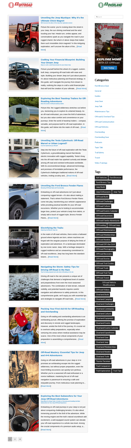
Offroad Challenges (104, 201)
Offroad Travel (102, 278)
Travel (97, 158)
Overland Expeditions (105, 332)
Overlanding (100, 132)
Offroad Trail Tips (104, 273)
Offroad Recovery (104, 254)
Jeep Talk (98, 106)
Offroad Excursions (104, 216)
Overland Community (105, 309)
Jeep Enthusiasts (103, 192)
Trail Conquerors (103, 366)
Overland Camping (104, 299)
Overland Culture (103, 313)
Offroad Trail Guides (105, 263)
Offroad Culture (103, 206)
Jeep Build (100, 187)
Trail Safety (99, 152)
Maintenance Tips (102, 111)
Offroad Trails (102, 268)
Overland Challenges (105, 304)
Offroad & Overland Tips (105, 117)
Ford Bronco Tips (103, 182)
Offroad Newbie (103, 239)
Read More (81, 88)
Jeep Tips (117, 192)
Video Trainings (101, 163)
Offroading (101, 225)
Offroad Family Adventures (108, 220)
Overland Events (103, 323)
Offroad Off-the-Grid (105, 244)
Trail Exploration (103, 371)
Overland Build (102, 294)
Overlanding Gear (102, 137)
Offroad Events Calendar (107, 211)
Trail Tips (117, 371)
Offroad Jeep (114, 225)
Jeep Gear (99, 101)
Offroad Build (102, 197)
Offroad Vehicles (101, 127)
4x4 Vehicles (101, 177)
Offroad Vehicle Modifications (109, 283)
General (98, 91)
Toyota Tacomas (103, 361)
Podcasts (98, 142)
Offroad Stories (103, 258)
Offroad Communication (104, 122)
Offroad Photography (105, 249)
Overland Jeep (102, 342)
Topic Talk (99, 147)
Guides (97, 96)
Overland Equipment (104, 318)
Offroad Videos (103, 290)
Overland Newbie (103, 352)
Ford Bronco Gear (102, 86)
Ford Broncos (115, 177)
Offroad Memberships (105, 235)
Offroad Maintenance (105, 230)
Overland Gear (102, 337)
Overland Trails (102, 356)
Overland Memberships (106, 347)
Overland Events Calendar (107, 328)
